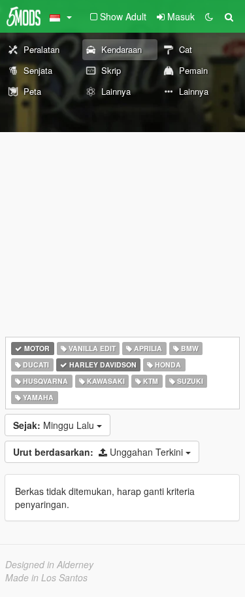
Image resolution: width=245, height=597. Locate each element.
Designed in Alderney (49, 564)
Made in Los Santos (46, 577)
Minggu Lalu (55, 425)
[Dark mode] (209, 16)
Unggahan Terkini (99, 451)
